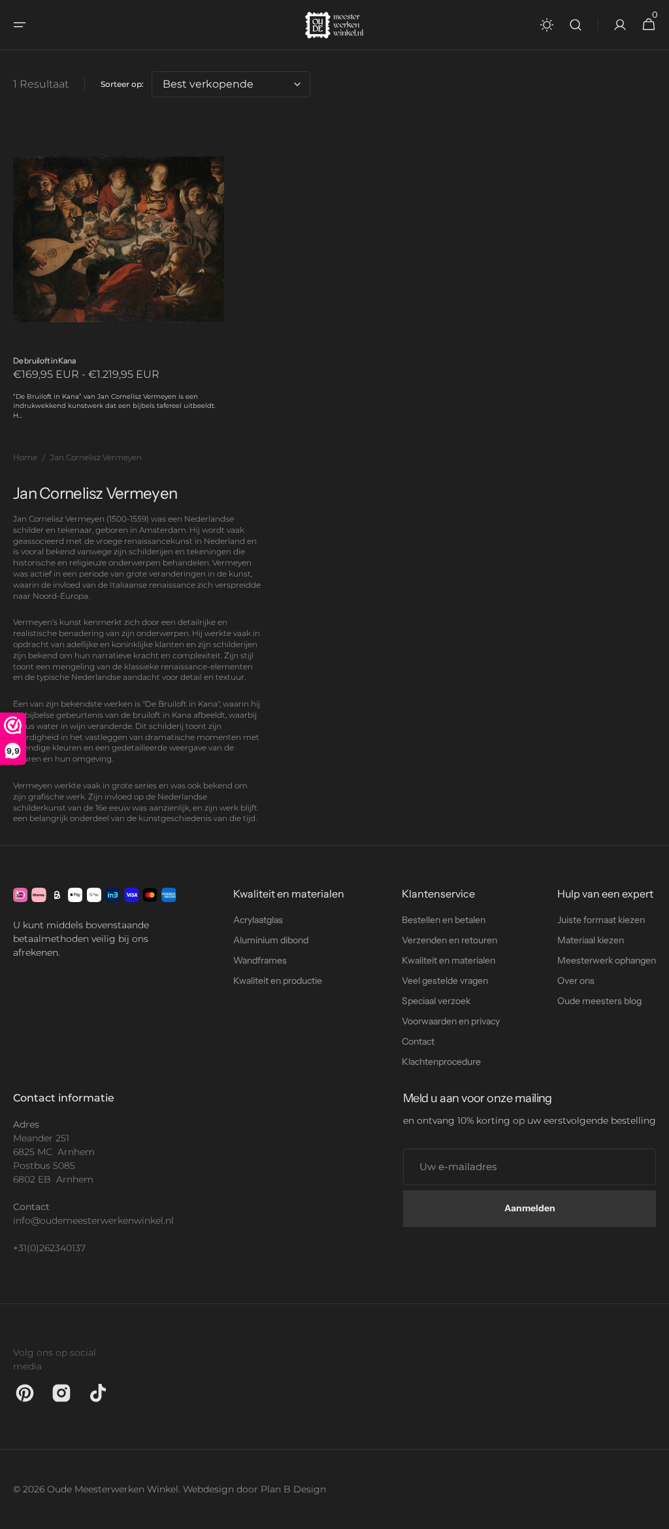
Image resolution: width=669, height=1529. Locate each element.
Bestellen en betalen (443, 920)
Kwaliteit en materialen (448, 960)
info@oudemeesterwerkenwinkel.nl (78, 1220)
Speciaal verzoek (436, 1001)
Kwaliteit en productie (277, 980)
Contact (418, 1041)
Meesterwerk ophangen (606, 960)
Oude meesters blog (599, 1001)
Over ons (576, 980)
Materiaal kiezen (590, 940)
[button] (19, 24)
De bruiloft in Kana (44, 360)
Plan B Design (293, 1489)
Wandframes (260, 960)
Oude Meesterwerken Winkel (112, 1489)
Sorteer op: (122, 84)
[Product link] (118, 282)
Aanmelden (529, 1208)
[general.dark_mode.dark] (546, 24)
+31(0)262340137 (49, 1248)
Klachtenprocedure (441, 1061)
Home (25, 457)
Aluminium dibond (270, 940)
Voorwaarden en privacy (451, 1021)
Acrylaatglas (258, 920)
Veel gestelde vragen (445, 980)
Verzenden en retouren (449, 940)
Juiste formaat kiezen (601, 920)
